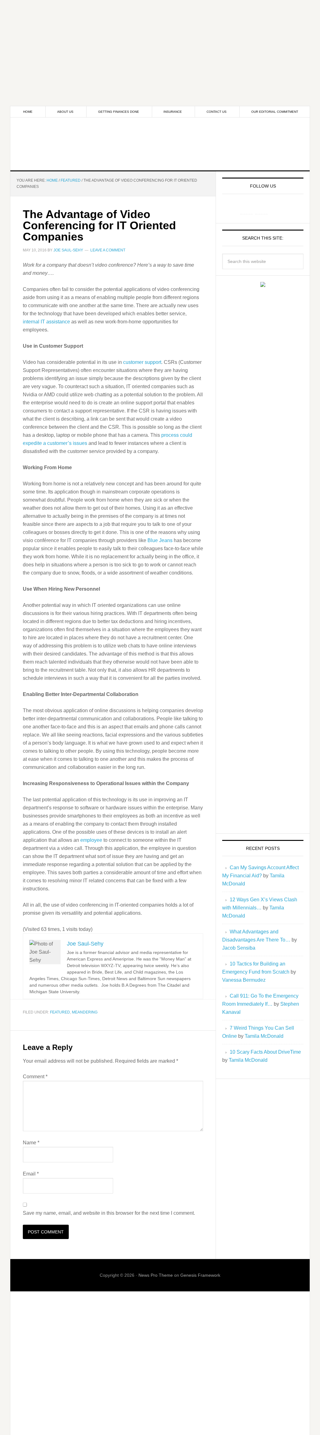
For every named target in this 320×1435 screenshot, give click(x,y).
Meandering (85, 1012)
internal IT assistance (46, 321)
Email (31, 1173)
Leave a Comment (107, 250)
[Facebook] (246, 208)
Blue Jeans (159, 540)
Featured (60, 1012)
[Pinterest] (261, 208)
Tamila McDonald (264, 1036)
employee (91, 840)
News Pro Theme (155, 1275)
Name (31, 1142)
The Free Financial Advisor (160, 144)
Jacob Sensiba (238, 948)
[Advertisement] (160, 43)
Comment (35, 1076)
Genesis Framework (200, 1275)
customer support (142, 362)
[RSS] (276, 208)
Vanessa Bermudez (244, 980)
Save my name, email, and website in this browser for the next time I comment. (109, 1213)
